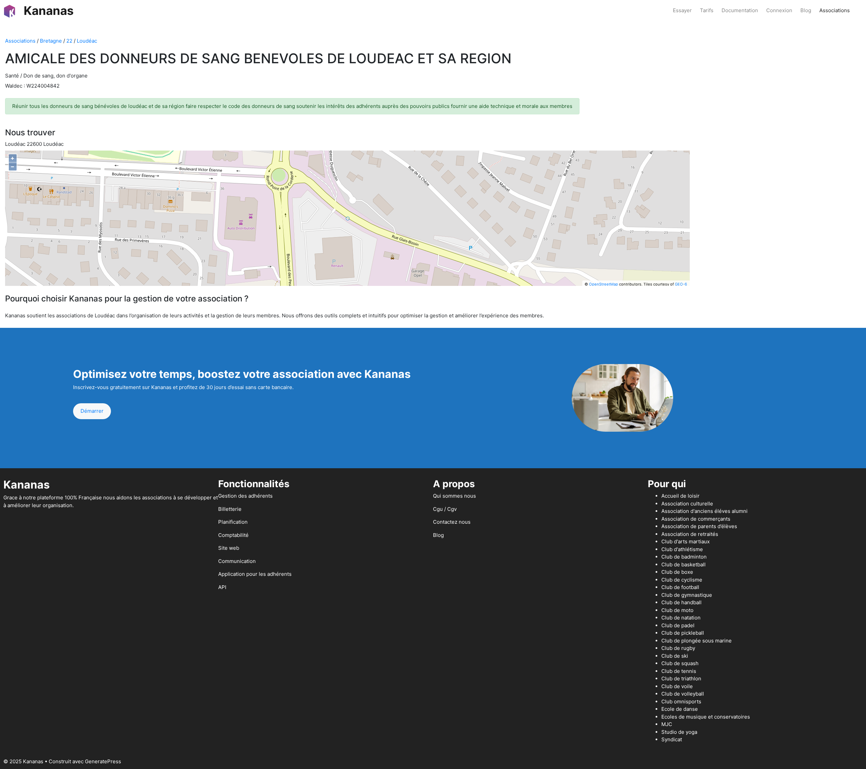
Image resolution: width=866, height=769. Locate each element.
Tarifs (706, 10)
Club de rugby (678, 648)
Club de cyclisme (681, 579)
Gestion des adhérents (245, 496)
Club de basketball (683, 564)
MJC (666, 724)
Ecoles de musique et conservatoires (705, 717)
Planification (233, 522)
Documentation (740, 10)
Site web (228, 548)
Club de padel (677, 625)
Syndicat (671, 739)
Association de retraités (689, 534)
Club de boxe (677, 572)
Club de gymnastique (686, 595)
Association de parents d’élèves (699, 526)
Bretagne (51, 41)
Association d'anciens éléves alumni (704, 511)
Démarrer (92, 411)
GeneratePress (103, 761)
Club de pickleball (682, 633)
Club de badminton (684, 556)
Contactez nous (452, 522)
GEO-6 (681, 284)
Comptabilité (233, 535)
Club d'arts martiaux (685, 541)
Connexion (779, 10)
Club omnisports (681, 701)
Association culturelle (687, 503)
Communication (237, 561)
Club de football (680, 587)
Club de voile (677, 686)
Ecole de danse (679, 709)
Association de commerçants (695, 519)
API (222, 587)
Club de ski (674, 656)
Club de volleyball (682, 694)
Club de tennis (678, 671)
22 (69, 41)
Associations (834, 10)
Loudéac (87, 41)
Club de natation (681, 617)
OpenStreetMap (603, 284)
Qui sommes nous (454, 496)
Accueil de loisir (680, 496)
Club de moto (677, 610)
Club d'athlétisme (682, 549)
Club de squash (680, 663)
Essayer (682, 10)
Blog (805, 10)
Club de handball (681, 602)
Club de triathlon (681, 678)
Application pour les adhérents (255, 574)
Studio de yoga (679, 732)
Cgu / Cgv (445, 509)
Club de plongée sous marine (696, 640)
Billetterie (230, 509)
